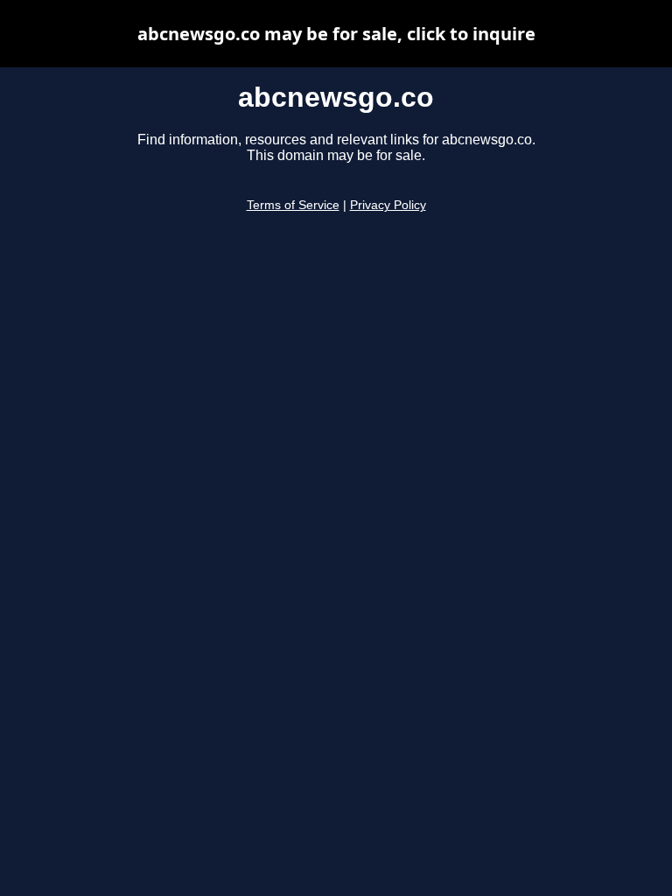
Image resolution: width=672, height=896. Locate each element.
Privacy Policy (388, 205)
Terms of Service (293, 205)
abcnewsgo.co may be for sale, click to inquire (336, 34)
